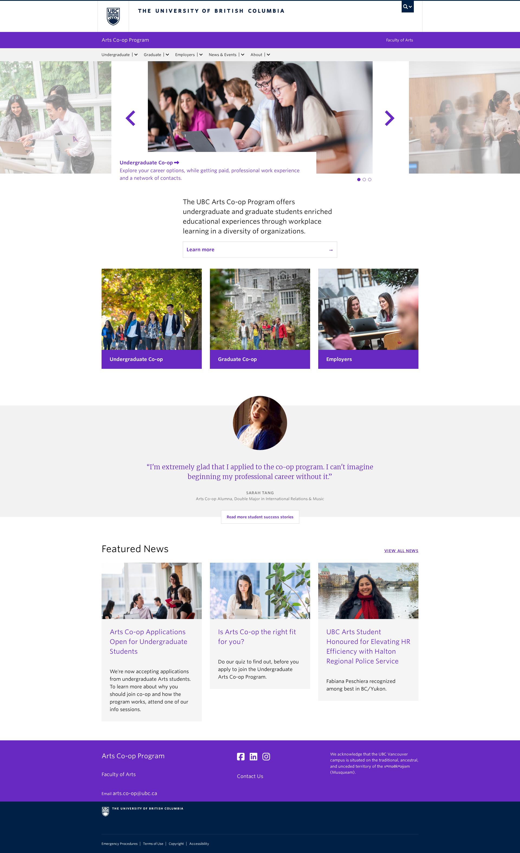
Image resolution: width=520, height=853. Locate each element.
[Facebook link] (243, 758)
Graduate (152, 55)
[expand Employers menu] (201, 55)
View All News (401, 551)
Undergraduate (116, 55)
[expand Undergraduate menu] (136, 55)
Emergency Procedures (120, 844)
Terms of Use (153, 844)
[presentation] (74, 117)
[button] (359, 180)
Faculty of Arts (399, 40)
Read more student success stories (260, 517)
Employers (185, 55)
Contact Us (250, 776)
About (256, 55)
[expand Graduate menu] (167, 55)
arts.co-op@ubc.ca (135, 793)
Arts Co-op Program (125, 40)
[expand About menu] (268, 55)
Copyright (176, 844)
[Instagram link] (268, 758)
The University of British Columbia (113, 16)
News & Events (222, 55)
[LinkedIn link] (255, 758)
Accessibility (199, 844)
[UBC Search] (408, 6)
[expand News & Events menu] (242, 55)
